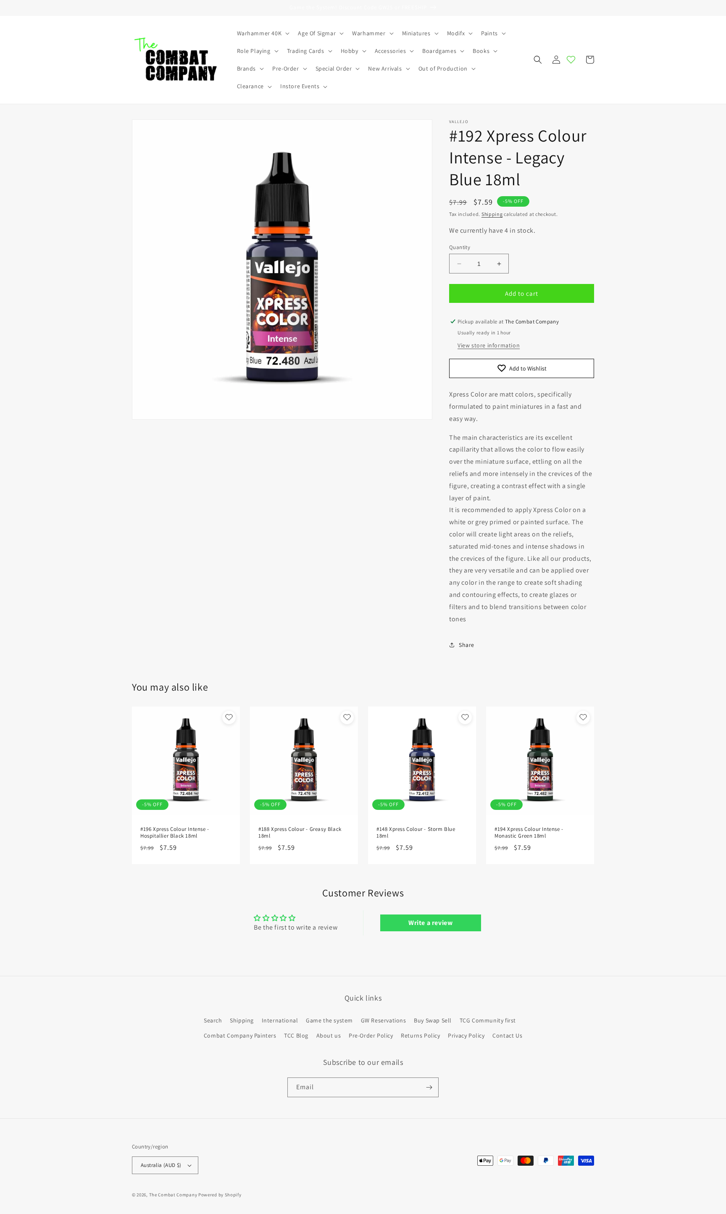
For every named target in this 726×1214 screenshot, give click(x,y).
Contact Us (507, 1035)
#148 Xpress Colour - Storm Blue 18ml (415, 833)
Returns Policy (420, 1035)
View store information (489, 345)
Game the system (329, 1020)
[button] (262, 33)
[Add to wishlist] (229, 717)
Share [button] (466, 645)
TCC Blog (296, 1035)
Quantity (459, 247)
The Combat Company (173, 1195)
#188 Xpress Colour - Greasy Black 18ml (300, 833)
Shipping (492, 214)
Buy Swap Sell (433, 1020)
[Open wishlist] (571, 59)
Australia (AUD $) (161, 1165)
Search (213, 1020)
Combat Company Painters (240, 1035)
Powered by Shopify (220, 1195)
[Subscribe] (429, 1087)
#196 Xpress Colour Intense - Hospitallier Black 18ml (174, 833)
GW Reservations (383, 1020)
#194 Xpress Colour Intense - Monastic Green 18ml (529, 833)
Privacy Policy (466, 1035)
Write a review (430, 922)
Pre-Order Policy (371, 1035)
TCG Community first (488, 1020)
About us (328, 1035)
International (280, 1020)
